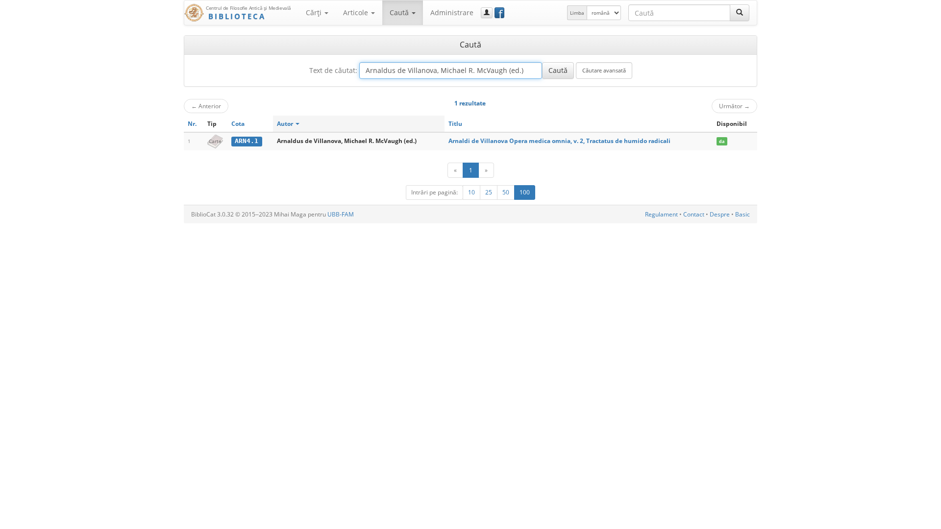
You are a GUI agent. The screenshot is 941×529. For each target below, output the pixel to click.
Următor (734, 106)
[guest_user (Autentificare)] (487, 12)
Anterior (206, 106)
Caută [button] (400, 12)
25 (488, 192)
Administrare (451, 12)
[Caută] (739, 12)
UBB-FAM (340, 214)
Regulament (661, 214)
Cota (238, 124)
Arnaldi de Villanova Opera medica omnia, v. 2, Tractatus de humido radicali (559, 141)
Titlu (455, 124)
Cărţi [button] (314, 12)
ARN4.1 (246, 140)
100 (525, 192)
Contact (693, 214)
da (721, 141)
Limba (577, 12)
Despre (720, 214)
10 (471, 192)
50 (505, 192)
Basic (742, 214)
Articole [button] (356, 12)
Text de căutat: (333, 70)
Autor (286, 124)
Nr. (192, 124)
